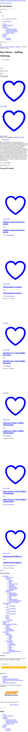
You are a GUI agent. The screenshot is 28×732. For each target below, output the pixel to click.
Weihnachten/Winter (13, 583)
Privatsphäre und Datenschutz (9, 682)
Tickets (4, 622)
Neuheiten (8, 38)
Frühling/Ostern (12, 586)
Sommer (10, 637)
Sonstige (8, 633)
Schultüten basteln (10, 33)
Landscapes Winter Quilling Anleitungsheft (13, 424)
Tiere (10, 646)
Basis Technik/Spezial (14, 602)
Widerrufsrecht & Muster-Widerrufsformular (13, 680)
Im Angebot (8, 39)
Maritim (10, 642)
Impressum (5, 676)
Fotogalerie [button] (5, 27)
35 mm (7, 616)
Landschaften (12, 643)
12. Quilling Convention (11, 29)
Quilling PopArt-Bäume (11, 30)
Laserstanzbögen (9, 629)
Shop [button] (4, 36)
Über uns (5, 34)
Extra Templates (9, 590)
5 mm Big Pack (12, 608)
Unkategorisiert (6, 652)
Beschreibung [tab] (6, 139)
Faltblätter (17, 46)
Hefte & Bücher (9, 577)
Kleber (7, 626)
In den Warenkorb (4, 76)
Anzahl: (2, 73)
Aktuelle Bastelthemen (8, 25)
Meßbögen (8, 628)
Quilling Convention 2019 (12, 31)
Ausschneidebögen (10, 630)
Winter (10, 639)
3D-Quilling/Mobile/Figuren (15, 600)
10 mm (7, 609)
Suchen (1, 9)
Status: (1, 71)
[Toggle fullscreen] (3, 707)
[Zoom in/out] (4, 707)
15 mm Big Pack (12, 613)
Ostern (10, 648)
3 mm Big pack (12, 606)
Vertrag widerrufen (14, 704)
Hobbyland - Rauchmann (5, 3)
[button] (10, 235)
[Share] (2, 707)
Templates (8, 578)
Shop (6, 46)
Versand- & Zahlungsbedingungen (10, 678)
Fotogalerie (5, 718)
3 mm (7, 604)
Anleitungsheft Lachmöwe (12, 287)
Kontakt (5, 35)
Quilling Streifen (6, 603)
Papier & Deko (6, 621)
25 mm (7, 615)
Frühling (10, 635)
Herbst (10, 580)
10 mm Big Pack (12, 611)
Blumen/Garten (12, 645)
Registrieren (8, 21)
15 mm (7, 612)
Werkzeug (8, 625)
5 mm (7, 607)
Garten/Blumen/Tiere (13, 587)
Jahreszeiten (8, 634)
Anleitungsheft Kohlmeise (12, 556)
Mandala (11, 581)
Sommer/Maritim (12, 589)
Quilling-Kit (5, 632)
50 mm (7, 617)
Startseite (2, 46)
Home (4, 23)
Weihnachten (12, 650)
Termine (5, 26)
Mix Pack (8, 619)
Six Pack (11, 620)
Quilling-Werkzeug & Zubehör (10, 624)
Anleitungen (11, 46)
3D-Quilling (11, 585)
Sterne (10, 582)
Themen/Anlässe (9, 641)
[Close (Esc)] (0, 707)
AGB (4, 681)
